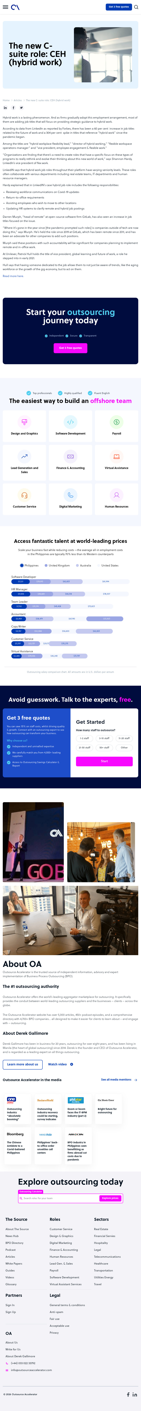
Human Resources (61, 1257)
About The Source (17, 1229)
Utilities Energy (103, 1277)
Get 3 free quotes (119, 7)
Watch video (57, 1064)
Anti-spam (56, 1312)
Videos (10, 1277)
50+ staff (104, 748)
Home (6, 100)
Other (124, 748)
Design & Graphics (61, 1236)
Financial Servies (104, 1236)
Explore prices (110, 1198)
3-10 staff (104, 738)
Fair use (54, 1319)
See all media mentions (116, 1079)
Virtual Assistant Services (66, 1284)
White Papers (14, 1263)
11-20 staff (124, 738)
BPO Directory (14, 1243)
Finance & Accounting (64, 1250)
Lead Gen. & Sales (61, 1263)
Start (104, 761)
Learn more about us (22, 1064)
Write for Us (13, 1349)
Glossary (11, 1284)
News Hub (12, 1236)
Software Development (64, 1277)
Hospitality (101, 1243)
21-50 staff (84, 748)
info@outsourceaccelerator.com (31, 1370)
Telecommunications (107, 1257)
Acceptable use (59, 1326)
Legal (97, 1250)
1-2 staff (84, 738)
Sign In (10, 1305)
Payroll (54, 1270)
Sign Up (11, 1312)
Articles (18, 100)
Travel (97, 1284)
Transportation (103, 1270)
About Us (12, 1342)
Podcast (11, 1250)
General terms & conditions (67, 1305)
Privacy (54, 1333)
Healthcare (101, 1263)
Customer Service (61, 1229)
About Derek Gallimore (20, 1356)
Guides (10, 1270)
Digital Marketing (61, 1243)
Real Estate (101, 1229)
